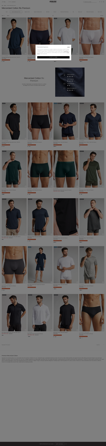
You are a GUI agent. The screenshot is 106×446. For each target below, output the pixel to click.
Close (68, 47)
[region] (53, 52)
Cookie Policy (66, 51)
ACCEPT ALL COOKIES (53, 57)
